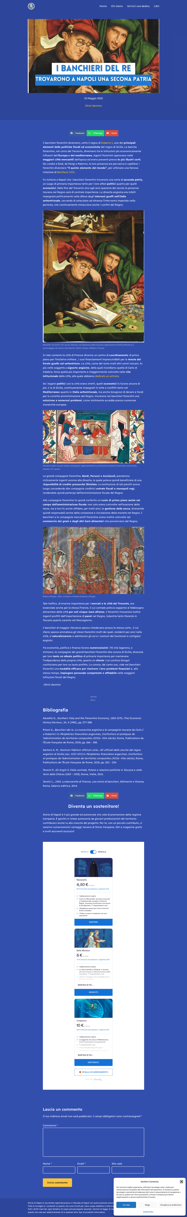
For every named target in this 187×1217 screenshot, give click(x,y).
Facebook (79, 133)
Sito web (117, 1163)
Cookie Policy (148, 1212)
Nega (147, 1205)
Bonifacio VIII (66, 172)
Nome (47, 1163)
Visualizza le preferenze (170, 1205)
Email (114, 133)
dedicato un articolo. (107, 376)
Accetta (126, 1205)
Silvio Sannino (93, 105)
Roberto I (107, 142)
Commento (50, 1125)
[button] (181, 1181)
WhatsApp (98, 133)
